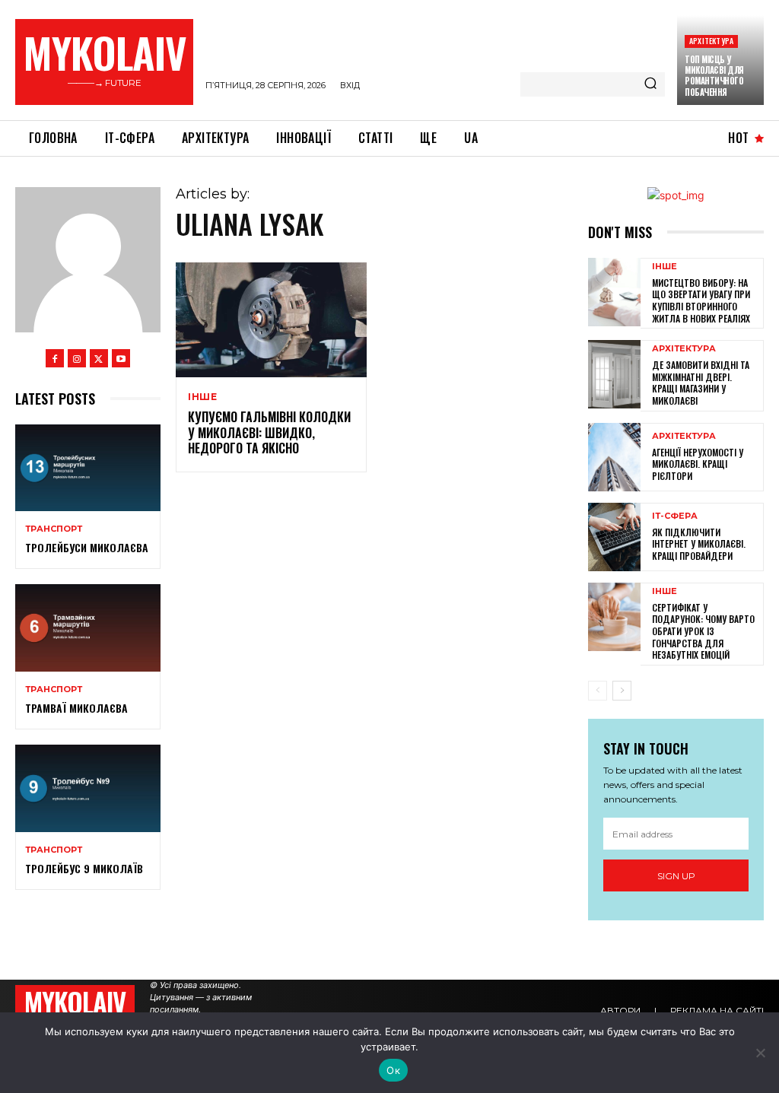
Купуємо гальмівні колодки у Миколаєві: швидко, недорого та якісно (269, 433)
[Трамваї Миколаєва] (88, 627)
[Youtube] (121, 358)
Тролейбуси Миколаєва (86, 547)
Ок (393, 1070)
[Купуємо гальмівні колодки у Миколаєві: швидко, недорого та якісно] (271, 319)
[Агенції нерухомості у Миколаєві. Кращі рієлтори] (614, 457)
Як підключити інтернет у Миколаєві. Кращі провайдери (699, 544)
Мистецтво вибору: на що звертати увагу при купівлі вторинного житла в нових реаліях (701, 300)
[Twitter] (99, 358)
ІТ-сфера (675, 516)
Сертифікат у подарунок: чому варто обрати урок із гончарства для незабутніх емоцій (703, 631)
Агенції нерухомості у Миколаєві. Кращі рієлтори (697, 464)
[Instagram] (77, 358)
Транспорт (53, 529)
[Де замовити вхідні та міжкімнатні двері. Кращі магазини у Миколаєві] (614, 374)
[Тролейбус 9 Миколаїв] (88, 788)
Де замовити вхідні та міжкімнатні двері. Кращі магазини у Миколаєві (700, 382)
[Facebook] (55, 358)
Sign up (676, 876)
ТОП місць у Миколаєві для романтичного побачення (714, 75)
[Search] (650, 84)
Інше (203, 397)
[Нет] (760, 1052)
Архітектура (711, 40)
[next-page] (621, 691)
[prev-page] (597, 691)
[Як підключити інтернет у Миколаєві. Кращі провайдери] (614, 537)
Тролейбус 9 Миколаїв (84, 868)
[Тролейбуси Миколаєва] (88, 467)
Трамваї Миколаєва (76, 708)
